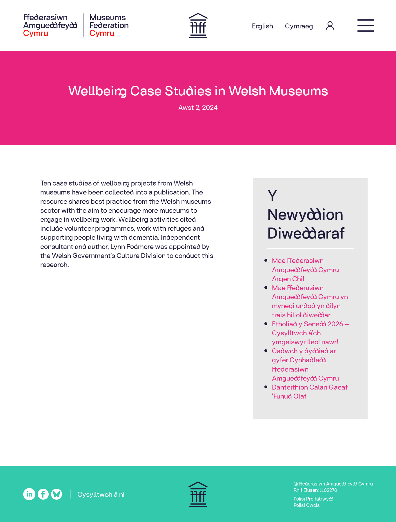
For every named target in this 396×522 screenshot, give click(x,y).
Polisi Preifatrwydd (313, 498)
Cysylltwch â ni (101, 493)
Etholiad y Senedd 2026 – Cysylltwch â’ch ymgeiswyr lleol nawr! (310, 332)
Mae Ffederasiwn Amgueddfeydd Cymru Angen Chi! (305, 269)
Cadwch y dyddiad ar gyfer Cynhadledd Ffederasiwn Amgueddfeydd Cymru (305, 364)
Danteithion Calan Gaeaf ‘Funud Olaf (310, 391)
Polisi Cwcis (307, 505)
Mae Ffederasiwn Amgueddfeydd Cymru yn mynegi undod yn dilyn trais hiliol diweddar (310, 301)
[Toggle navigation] (365, 25)
